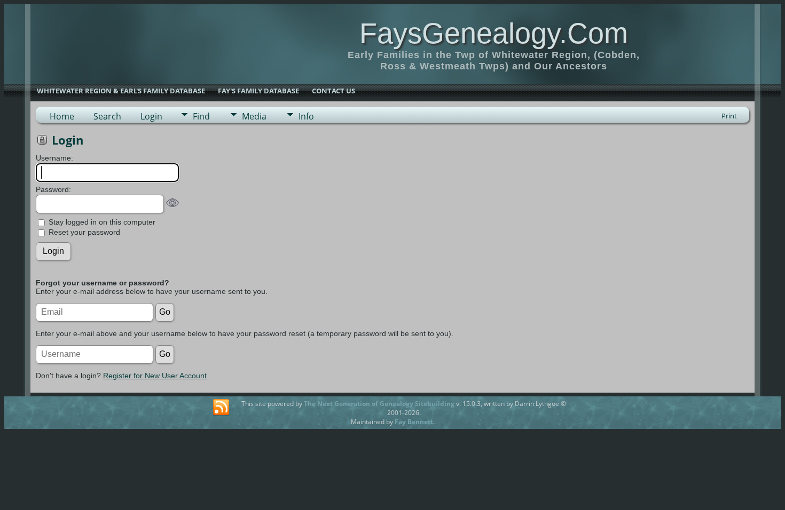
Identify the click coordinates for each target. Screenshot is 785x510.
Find (201, 116)
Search (107, 116)
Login (151, 116)
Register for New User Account (155, 375)
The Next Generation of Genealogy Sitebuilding (379, 403)
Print (729, 116)
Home (62, 116)
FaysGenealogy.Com (493, 33)
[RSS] (221, 407)
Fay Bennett (414, 421)
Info (306, 116)
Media (254, 116)
